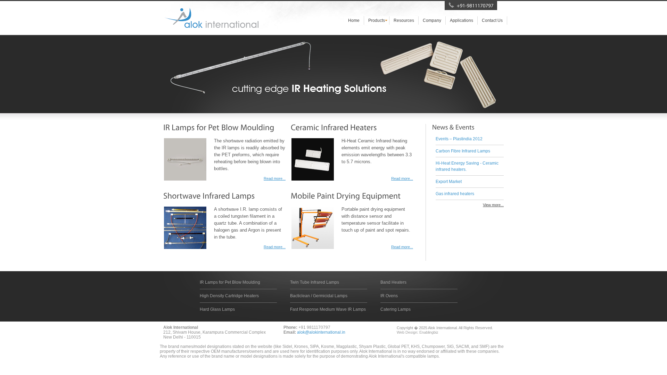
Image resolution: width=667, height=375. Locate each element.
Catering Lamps (395, 309)
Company (432, 20)
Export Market (449, 181)
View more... (493, 205)
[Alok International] (210, 18)
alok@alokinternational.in (321, 332)
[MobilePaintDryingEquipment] (346, 195)
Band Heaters (393, 282)
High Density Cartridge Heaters (229, 295)
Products (376, 20)
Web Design (407, 332)
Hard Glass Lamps (217, 309)
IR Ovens (389, 295)
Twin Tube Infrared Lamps (314, 282)
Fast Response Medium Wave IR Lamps (328, 309)
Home (354, 20)
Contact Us (492, 20)
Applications (461, 20)
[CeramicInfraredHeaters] (334, 127)
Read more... (275, 178)
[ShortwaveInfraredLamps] (209, 195)
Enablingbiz (428, 332)
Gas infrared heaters (455, 193)
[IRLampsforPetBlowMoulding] (218, 127)
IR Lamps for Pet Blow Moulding (230, 282)
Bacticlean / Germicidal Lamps (318, 295)
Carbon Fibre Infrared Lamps (463, 151)
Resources (404, 20)
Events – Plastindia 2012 (459, 138)
